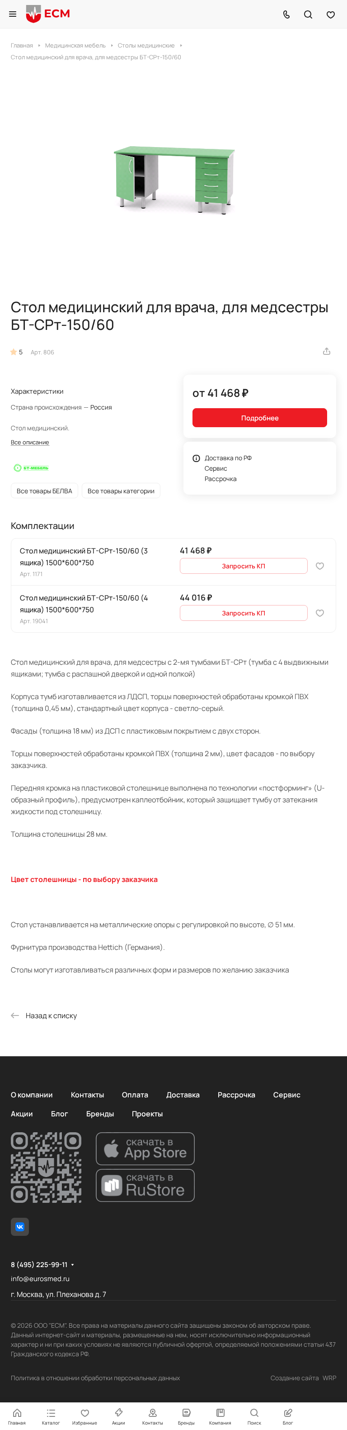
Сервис (216, 468)
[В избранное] (319, 566)
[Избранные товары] (331, 14)
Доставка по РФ (228, 457)
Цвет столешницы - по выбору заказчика (84, 879)
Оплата (135, 1095)
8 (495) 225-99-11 (39, 1265)
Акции (22, 1114)
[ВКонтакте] (20, 1227)
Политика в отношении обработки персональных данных (95, 1377)
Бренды (100, 1114)
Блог (59, 1114)
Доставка (183, 1095)
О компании (32, 1095)
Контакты (87, 1095)
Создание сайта (295, 1377)
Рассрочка (221, 478)
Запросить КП (243, 566)
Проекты (147, 1114)
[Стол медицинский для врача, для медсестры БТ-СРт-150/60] (173, 179)
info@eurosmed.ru (40, 1278)
